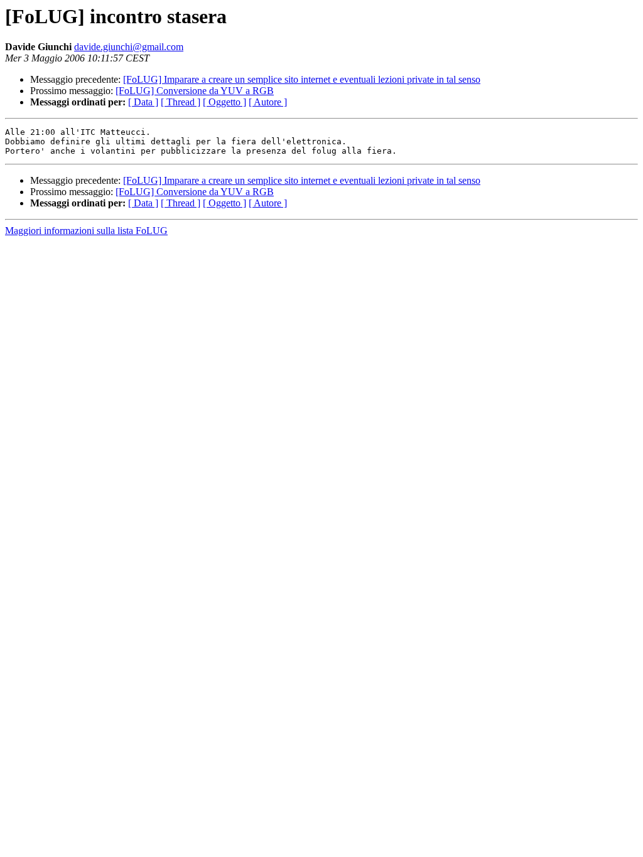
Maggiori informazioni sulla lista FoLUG (86, 230)
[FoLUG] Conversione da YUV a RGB (195, 90)
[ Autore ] (268, 102)
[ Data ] (143, 102)
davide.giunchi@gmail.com (128, 46)
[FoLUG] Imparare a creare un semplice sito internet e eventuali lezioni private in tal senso (301, 79)
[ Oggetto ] (224, 102)
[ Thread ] (180, 102)
